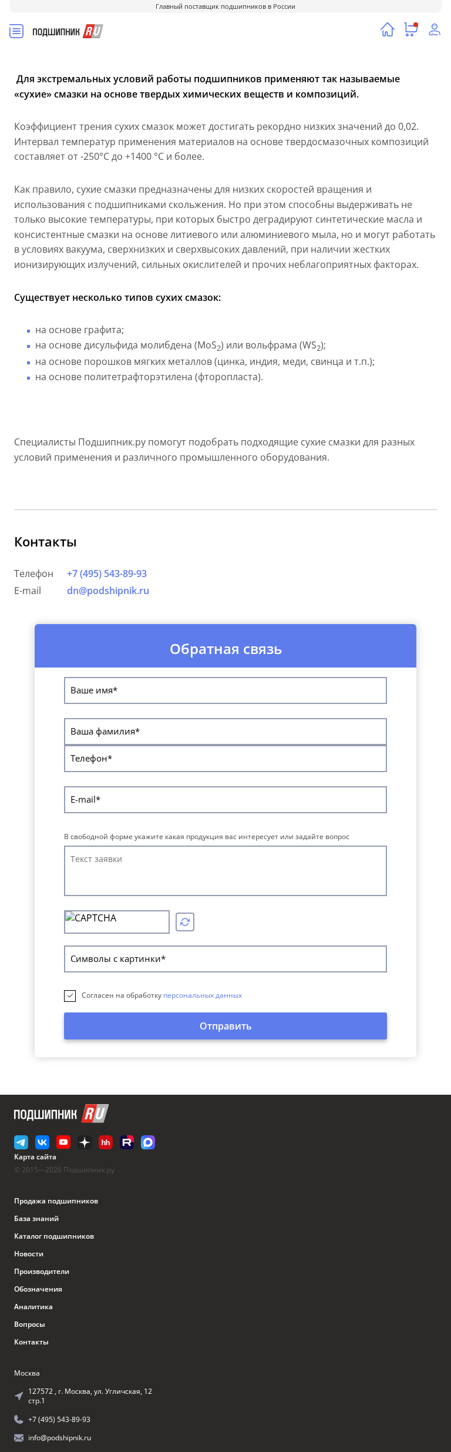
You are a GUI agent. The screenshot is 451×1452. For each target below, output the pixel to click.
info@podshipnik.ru (59, 1438)
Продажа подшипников (56, 1201)
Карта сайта (35, 1157)
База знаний (36, 1218)
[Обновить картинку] (185, 922)
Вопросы (29, 1324)
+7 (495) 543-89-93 (107, 573)
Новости (28, 1254)
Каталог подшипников (54, 1236)
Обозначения (38, 1289)
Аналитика (33, 1307)
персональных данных (202, 995)
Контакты (31, 1342)
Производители (41, 1271)
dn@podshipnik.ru (108, 590)
